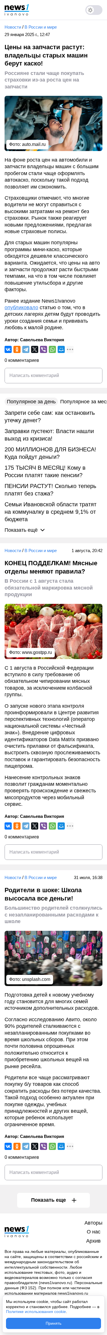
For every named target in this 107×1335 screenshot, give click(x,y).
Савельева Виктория (42, 339)
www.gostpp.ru (37, 652)
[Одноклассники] (17, 349)
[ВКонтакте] (8, 349)
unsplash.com (36, 979)
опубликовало (21, 307)
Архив (93, 1241)
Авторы (93, 1223)
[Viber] (43, 349)
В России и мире (41, 27)
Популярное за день (31, 401)
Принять (53, 1323)
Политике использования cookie (36, 1311)
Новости (13, 27)
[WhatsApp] (52, 349)
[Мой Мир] (61, 349)
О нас (93, 1232)
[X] (34, 349)
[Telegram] (25, 349)
